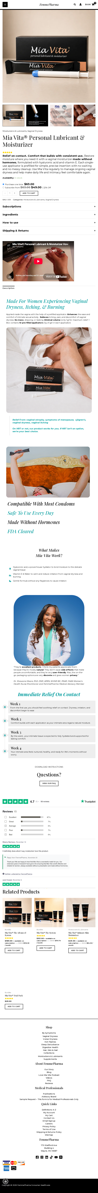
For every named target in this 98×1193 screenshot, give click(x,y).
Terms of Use (49, 1129)
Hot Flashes (50, 1042)
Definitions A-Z (49, 1110)
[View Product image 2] (37, 115)
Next (95, 115)
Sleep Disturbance (50, 1044)
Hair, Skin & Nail (50, 1050)
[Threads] (60, 1157)
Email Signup (49, 1121)
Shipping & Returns (16, 230)
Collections (49, 1053)
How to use (10, 222)
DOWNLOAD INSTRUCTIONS (49, 767)
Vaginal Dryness (34, 131)
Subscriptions (12, 206)
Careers (49, 1124)
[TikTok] (51, 1157)
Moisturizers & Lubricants (15, 131)
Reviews (49, 1083)
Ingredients (10, 214)
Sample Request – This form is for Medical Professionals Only (49, 1099)
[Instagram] (42, 1157)
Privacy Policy (49, 1126)
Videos (49, 1078)
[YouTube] (56, 1157)
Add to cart (29, 193)
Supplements (50, 1059)
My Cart (49, 1115)
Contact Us (49, 1118)
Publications (49, 1094)
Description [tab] (9, 288)
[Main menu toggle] (5, 4)
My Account (49, 1112)
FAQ (49, 1080)
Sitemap (49, 1135)
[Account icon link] (80, 4)
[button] (75, 4)
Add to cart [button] (14, 950)
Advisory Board (49, 1096)
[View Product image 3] (61, 115)
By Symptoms (49, 1033)
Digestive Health (50, 1047)
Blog (49, 1072)
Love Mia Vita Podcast (49, 1075)
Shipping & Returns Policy (49, 1132)
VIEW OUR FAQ (49, 783)
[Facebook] (37, 1157)
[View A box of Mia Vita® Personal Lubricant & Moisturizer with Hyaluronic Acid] (13, 115)
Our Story (49, 1069)
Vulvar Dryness (50, 1039)
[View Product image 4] (84, 115)
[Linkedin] (46, 1157)
